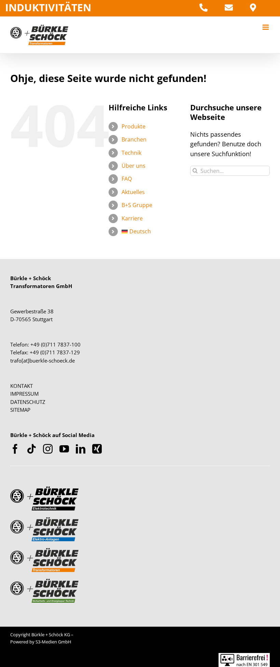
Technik (131, 152)
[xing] (97, 449)
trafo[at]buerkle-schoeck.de (42, 360)
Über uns (133, 165)
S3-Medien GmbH (53, 642)
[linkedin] (80, 449)
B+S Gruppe (137, 205)
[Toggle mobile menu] (266, 27)
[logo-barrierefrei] (244, 656)
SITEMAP (20, 409)
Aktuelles (133, 192)
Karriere (132, 218)
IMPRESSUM (24, 393)
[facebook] (15, 449)
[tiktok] (31, 449)
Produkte (133, 126)
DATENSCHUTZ (27, 401)
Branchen (134, 139)
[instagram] (48, 449)
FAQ (127, 178)
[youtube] (64, 449)
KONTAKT (21, 385)
